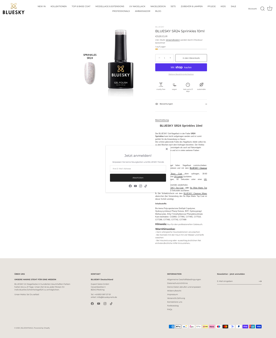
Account (252, 8)
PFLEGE (212, 6)
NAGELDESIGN (158, 6)
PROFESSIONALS (121, 11)
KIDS (223, 6)
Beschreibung (162, 120)
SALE (233, 6)
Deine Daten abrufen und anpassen (184, 287)
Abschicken (138, 177)
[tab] (163, 120)
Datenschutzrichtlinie (177, 283)
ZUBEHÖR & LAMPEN (192, 6)
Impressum (172, 294)
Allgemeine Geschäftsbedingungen (184, 279)
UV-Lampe (178, 176)
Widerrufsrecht (174, 290)
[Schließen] (167, 149)
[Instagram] (140, 186)
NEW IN (42, 6)
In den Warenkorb (191, 58)
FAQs (169, 309)
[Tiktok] (145, 186)
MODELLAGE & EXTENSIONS (109, 6)
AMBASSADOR (142, 11)
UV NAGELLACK (137, 6)
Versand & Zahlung (176, 298)
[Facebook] (130, 186)
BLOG (158, 11)
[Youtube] (135, 186)
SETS (173, 6)
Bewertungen (166, 104)
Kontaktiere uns (174, 302)
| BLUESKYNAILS (26, 328)
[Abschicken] (260, 281)
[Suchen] (262, 9)
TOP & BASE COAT (81, 6)
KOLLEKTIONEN (59, 6)
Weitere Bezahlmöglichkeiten (181, 74)
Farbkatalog (173, 305)
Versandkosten (173, 40)
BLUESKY (159, 27)
